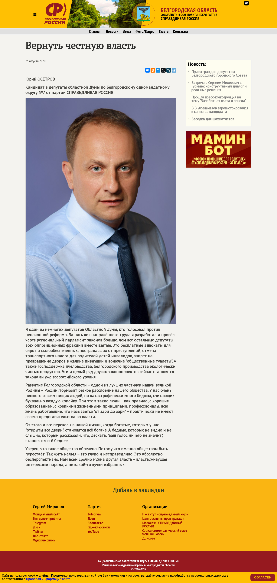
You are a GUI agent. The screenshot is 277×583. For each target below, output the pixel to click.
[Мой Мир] (158, 70)
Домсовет (149, 538)
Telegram (39, 523)
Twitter (38, 531)
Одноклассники (44, 540)
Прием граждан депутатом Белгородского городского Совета (217, 73)
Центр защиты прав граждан (163, 518)
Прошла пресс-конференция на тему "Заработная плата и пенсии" (217, 99)
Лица (127, 31)
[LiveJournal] (168, 70)
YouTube (93, 531)
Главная (95, 31)
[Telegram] (174, 70)
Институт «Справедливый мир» (165, 514)
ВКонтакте (40, 536)
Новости (112, 31)
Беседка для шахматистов (211, 119)
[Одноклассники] (153, 70)
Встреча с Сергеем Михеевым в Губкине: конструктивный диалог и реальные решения (217, 86)
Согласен (262, 577)
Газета (163, 31)
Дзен (36, 527)
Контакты (180, 31)
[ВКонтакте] (147, 70)
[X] (163, 70)
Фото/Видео (145, 31)
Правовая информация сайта (48, 579)
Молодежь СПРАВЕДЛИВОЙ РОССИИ (162, 524)
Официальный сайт (46, 514)
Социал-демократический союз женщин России (164, 532)
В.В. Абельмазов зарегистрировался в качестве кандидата (218, 110)
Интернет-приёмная (47, 518)
